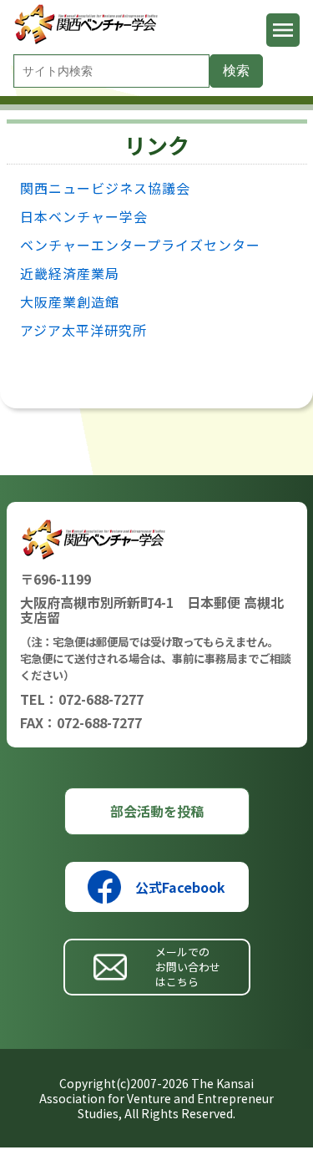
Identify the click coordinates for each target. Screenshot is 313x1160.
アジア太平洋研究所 (83, 330)
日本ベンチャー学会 (84, 216)
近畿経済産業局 (69, 273)
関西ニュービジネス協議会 (105, 188)
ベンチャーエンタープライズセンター (140, 245)
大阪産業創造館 (69, 301)
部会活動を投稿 (157, 811)
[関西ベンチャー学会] (88, 39)
